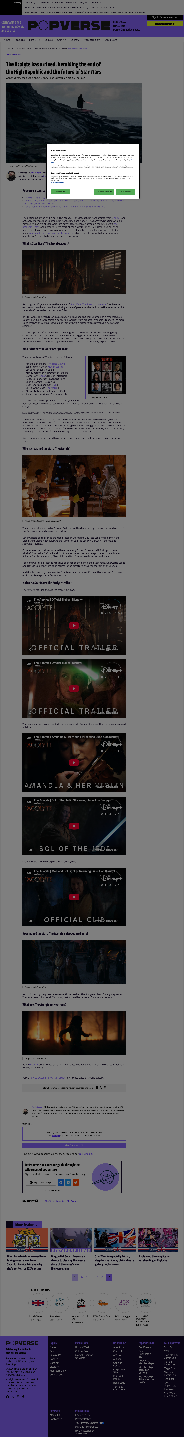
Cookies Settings (60, 191)
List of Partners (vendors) (57, 183)
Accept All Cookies (126, 191)
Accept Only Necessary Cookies (104, 191)
